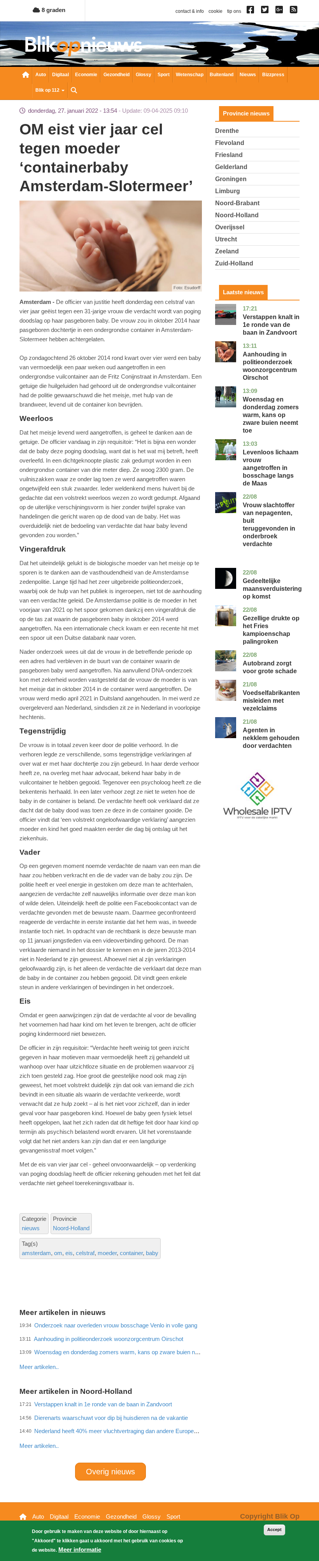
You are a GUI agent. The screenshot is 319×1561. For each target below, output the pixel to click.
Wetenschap (189, 74)
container (131, 1253)
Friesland (229, 155)
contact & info (189, 11)
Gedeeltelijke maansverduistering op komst (272, 589)
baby (152, 1253)
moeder (107, 1253)
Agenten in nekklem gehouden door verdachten (271, 738)
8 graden (52, 10)
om (58, 1253)
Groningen (231, 179)
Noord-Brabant (237, 203)
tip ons (234, 11)
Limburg (227, 191)
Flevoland (229, 143)
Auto (40, 74)
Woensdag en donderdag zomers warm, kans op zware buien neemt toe (271, 415)
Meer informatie (79, 1549)
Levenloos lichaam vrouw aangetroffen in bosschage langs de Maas (270, 468)
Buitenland (221, 74)
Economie (86, 74)
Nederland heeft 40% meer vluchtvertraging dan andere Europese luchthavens (133, 1431)
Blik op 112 (48, 90)
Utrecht (226, 239)
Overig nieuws (110, 1471)
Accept (274, 1529)
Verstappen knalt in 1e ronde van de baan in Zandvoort (271, 325)
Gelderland (231, 167)
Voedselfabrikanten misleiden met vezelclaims (271, 701)
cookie (216, 11)
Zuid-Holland (234, 263)
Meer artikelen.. (39, 1445)
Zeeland (227, 251)
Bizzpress (273, 74)
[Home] (83, 46)
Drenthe (227, 130)
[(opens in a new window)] (251, 11)
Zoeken (74, 91)
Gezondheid (116, 74)
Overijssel (229, 227)
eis (69, 1253)
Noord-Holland (71, 1228)
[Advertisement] (161, 1350)
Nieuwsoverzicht (25, 75)
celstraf (85, 1253)
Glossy (143, 74)
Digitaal (60, 74)
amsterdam (36, 1253)
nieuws (31, 1228)
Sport (164, 74)
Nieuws (248, 74)
